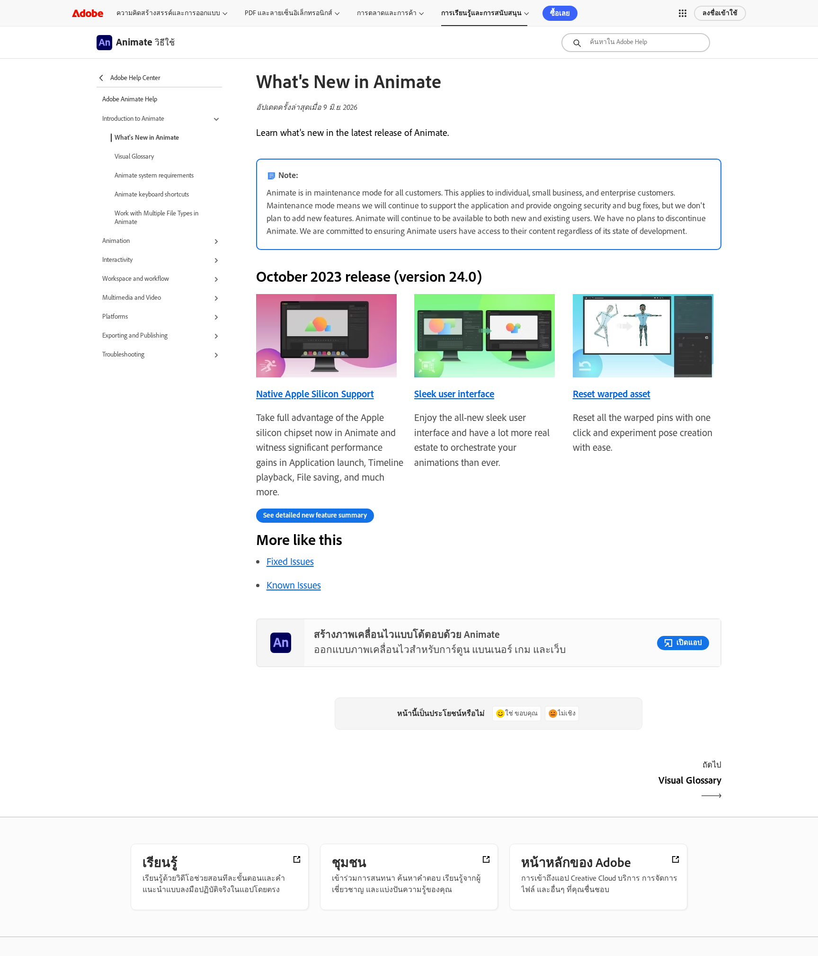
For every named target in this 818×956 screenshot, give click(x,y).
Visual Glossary (134, 156)
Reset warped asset (611, 394)
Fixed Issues (290, 561)
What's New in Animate (147, 138)
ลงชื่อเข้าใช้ (720, 13)
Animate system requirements (154, 175)
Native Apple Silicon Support (315, 394)
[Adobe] (87, 13)
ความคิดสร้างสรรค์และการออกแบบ (168, 13)
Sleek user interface (454, 394)
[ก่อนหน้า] (371, 788)
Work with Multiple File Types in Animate (156, 217)
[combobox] (635, 42)
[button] (682, 13)
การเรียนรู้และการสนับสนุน (481, 13)
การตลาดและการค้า (387, 13)
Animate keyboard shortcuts (152, 194)
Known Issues (294, 585)
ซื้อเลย (560, 13)
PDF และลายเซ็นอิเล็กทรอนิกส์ (288, 13)
